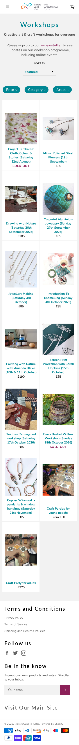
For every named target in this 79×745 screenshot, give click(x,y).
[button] (11, 89)
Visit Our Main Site (31, 707)
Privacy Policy (13, 618)
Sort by (39, 63)
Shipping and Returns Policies (24, 631)
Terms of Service (15, 624)
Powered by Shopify (52, 724)
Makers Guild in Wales (26, 724)
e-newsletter (51, 45)
